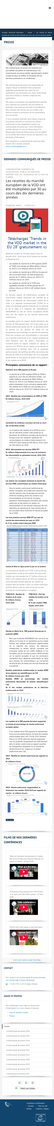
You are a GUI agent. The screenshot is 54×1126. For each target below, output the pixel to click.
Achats (29, 1109)
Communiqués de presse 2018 (18, 1069)
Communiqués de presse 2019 (18, 1064)
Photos (12, 1016)
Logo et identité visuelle (18, 1012)
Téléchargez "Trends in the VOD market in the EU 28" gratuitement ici (27, 242)
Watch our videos (27, 1088)
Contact (31, 1106)
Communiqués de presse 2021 (18, 1055)
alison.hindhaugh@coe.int (16, 146)
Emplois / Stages (42, 1109)
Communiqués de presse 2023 (18, 1045)
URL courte (9, 820)
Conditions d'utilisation (36, 1103)
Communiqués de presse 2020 (18, 1059)
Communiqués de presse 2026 (18, 1031)
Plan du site (42, 1106)
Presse (7, 1026)
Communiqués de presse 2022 (18, 1050)
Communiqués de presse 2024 (18, 1040)
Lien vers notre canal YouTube (27, 960)
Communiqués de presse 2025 (18, 1036)
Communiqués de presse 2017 (18, 1074)
